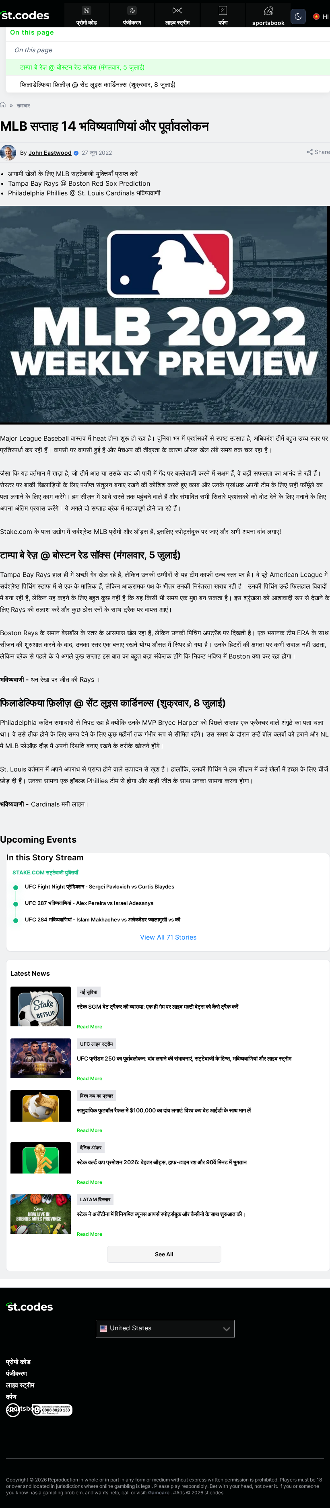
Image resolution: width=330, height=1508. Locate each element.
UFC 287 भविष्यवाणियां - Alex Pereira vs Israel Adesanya (89, 903)
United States (130, 1328)
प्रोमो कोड (18, 1362)
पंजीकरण (16, 1373)
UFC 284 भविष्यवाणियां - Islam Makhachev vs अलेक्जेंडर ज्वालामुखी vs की (102, 919)
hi (326, 17)
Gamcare (159, 1493)
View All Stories (168, 937)
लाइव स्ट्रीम (20, 1385)
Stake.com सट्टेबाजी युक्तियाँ (45, 872)
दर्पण (11, 1397)
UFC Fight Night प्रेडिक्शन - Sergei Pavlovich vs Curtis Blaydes (99, 886)
